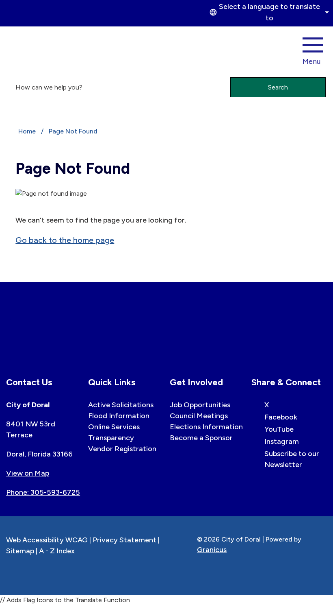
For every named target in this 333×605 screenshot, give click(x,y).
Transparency (111, 437)
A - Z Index (57, 550)
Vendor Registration (122, 448)
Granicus (212, 549)
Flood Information (118, 415)
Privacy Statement (124, 539)
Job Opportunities (200, 404)
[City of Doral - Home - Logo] (34, 48)
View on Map (27, 473)
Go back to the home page (64, 240)
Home (27, 131)
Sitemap (20, 550)
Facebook (280, 417)
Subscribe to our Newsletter (291, 459)
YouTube (279, 429)
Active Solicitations (121, 404)
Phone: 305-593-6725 (43, 492)
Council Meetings (199, 415)
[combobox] (268, 12)
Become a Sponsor (201, 437)
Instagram (281, 441)
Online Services (114, 426)
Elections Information (206, 426)
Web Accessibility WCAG (47, 539)
